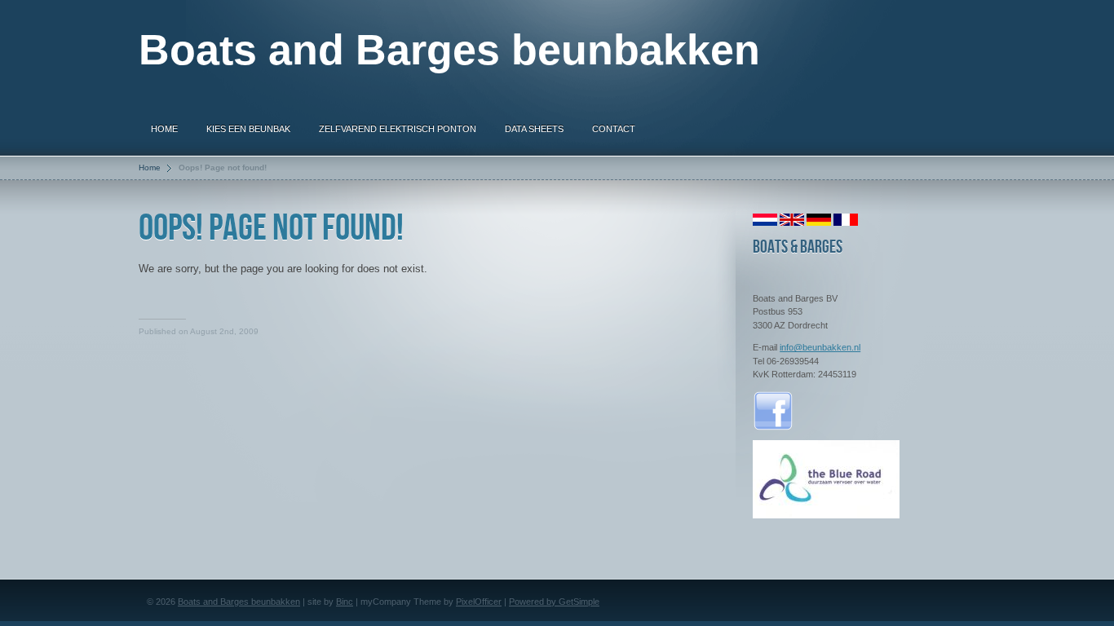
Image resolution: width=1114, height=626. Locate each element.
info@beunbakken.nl (820, 347)
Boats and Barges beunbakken (239, 601)
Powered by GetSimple (554, 601)
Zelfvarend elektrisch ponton (397, 129)
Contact (613, 129)
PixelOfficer (479, 601)
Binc (344, 601)
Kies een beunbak (248, 129)
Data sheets (534, 129)
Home (164, 129)
